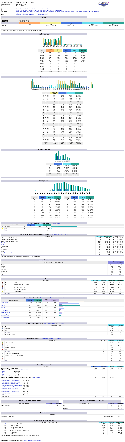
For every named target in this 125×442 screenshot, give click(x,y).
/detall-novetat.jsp (5, 304)
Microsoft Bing (5, 372)
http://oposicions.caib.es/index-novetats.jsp (12, 386)
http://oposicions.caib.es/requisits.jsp (10, 391)
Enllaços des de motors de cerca (32, 13)
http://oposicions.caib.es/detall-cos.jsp (11, 380)
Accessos (36, 11)
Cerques (52, 13)
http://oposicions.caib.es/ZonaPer (10, 388)
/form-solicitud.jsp (5, 317)
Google (3, 371)
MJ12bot (3, 244)
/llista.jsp (3, 307)
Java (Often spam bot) (6, 252)
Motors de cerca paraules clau (76, 13)
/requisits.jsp (4, 314)
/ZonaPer (3, 309)
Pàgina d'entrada (52, 11)
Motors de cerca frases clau (61, 13)
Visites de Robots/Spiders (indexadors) (37, 10)
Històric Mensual (20, 9)
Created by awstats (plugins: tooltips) (32, 440)
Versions (73, 11)
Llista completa (23, 10)
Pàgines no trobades (43, 14)
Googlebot (3, 242)
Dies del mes (28, 9)
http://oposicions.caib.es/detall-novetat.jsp (12, 385)
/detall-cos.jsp (4, 302)
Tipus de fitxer (30, 11)
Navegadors (85, 11)
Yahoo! (3, 374)
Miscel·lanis (18, 14)
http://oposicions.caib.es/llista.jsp (9, 390)
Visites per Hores (46, 9)
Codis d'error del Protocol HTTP (29, 14)
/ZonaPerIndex (4, 310)
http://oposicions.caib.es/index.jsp (10, 383)
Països (17, 10)
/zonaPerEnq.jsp (5, 315)
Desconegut (79, 11)
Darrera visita (58, 10)
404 (5, 423)
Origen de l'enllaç (20, 13)
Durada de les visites (21, 11)
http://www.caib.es (6, 393)
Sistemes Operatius (65, 11)
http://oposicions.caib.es (7, 379)
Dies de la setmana (36, 9)
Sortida (58, 11)
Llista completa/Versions (49, 323)
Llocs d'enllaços (45, 13)
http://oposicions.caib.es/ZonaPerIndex (11, 382)
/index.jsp (3, 305)
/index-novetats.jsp (5, 312)
